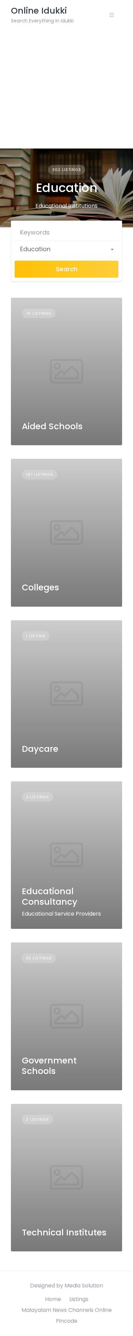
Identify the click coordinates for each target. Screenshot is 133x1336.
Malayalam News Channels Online (66, 1310)
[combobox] (66, 249)
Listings (78, 1299)
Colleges (40, 587)
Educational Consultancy (49, 896)
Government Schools (49, 1066)
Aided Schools (52, 426)
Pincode (66, 1321)
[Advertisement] (66, 89)
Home (53, 1299)
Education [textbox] (35, 249)
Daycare (40, 749)
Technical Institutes (64, 1232)
